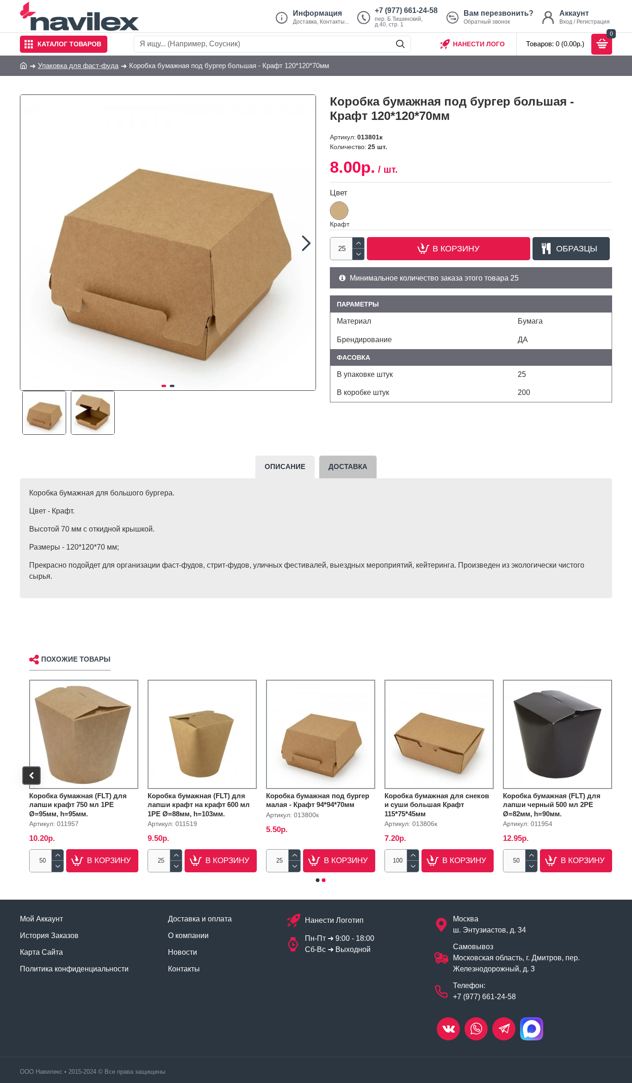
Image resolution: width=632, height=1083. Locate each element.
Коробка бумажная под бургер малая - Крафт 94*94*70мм (317, 800)
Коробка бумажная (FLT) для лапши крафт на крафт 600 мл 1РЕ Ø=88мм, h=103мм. (199, 805)
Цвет (338, 192)
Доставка (347, 466)
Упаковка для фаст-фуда (78, 65)
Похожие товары (76, 659)
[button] (29, 242)
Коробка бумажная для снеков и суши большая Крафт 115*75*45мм (436, 805)
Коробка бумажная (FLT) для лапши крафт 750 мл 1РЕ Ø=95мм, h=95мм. (78, 805)
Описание (285, 466)
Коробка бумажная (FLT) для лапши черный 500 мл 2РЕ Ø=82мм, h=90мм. (552, 805)
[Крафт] (339, 210)
